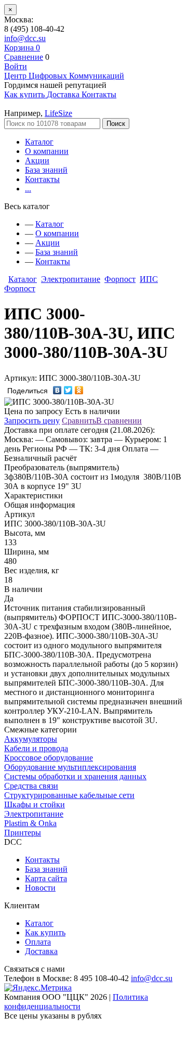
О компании (47, 151)
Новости (40, 887)
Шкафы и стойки (34, 804)
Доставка (41, 951)
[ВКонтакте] (57, 390)
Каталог (39, 141)
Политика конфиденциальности (76, 1002)
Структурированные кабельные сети (69, 795)
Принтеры (22, 832)
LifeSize (58, 113)
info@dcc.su (25, 38)
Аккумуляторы (30, 739)
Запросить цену (32, 420)
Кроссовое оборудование (48, 757)
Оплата (38, 941)
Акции (37, 160)
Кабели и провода (36, 748)
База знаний (46, 169)
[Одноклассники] (79, 390)
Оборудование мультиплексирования (70, 767)
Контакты (42, 179)
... (28, 188)
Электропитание (70, 279)
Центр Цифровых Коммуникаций (64, 75)
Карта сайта (46, 878)
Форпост (120, 279)
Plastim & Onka (30, 823)
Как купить (45, 932)
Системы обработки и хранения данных (75, 776)
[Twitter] (68, 390)
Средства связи (31, 785)
